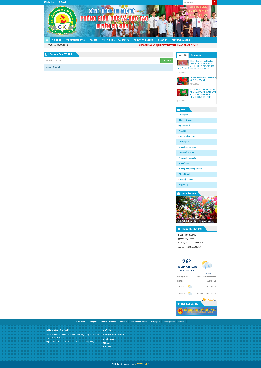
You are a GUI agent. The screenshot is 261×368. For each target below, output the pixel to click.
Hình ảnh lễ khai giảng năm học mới (194, 221)
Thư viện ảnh (184, 174)
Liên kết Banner (190, 303)
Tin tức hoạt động (75, 40)
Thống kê (162, 40)
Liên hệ (181, 322)
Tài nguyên (123, 40)
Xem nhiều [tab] (196, 55)
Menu (184, 109)
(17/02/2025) (182, 101)
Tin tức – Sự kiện (108, 322)
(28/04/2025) (182, 72)
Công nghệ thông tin (187, 158)
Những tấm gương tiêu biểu (191, 169)
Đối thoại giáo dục (181, 40)
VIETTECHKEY (142, 364)
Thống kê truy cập (191, 228)
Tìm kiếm (166, 60)
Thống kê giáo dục (187, 152)
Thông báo (183, 115)
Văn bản (94, 40)
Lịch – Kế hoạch (186, 120)
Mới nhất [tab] (183, 55)
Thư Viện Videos (186, 179)
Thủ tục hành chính (187, 136)
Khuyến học (184, 163)
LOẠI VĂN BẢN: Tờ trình (61, 54)
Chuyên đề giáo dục (143, 40)
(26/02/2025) (195, 84)
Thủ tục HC (108, 40)
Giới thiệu (57, 40)
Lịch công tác (185, 125)
